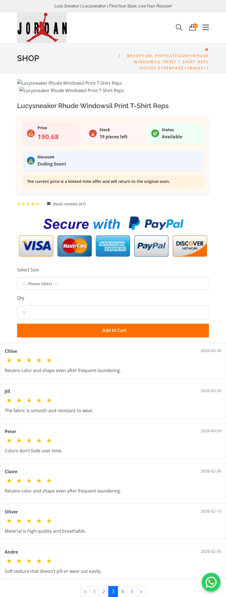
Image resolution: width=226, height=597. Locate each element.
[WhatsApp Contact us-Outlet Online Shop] (211, 582)
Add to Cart (114, 330)
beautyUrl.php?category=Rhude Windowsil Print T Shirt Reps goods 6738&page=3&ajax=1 (168, 61)
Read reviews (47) (68, 204)
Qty (20, 298)
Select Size (28, 270)
